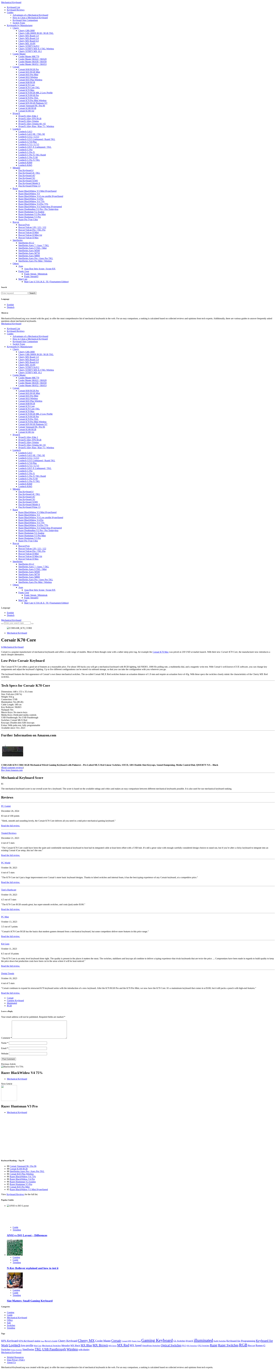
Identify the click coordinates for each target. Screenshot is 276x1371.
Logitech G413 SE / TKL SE (31, 134)
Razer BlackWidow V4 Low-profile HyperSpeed (40, 196)
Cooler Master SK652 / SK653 (32, 64)
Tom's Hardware (8, 890)
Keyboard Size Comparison (25, 20)
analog (37, 1341)
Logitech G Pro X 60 (28, 157)
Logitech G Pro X (26, 152)
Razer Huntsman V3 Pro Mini (32, 214)
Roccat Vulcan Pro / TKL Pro (31, 230)
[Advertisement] (87, 1136)
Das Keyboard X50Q (28, 180)
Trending (17, 1230)
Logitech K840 (25, 162)
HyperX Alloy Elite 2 (28, 116)
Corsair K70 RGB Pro (28, 95)
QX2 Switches (203, 1346)
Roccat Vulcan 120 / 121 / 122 (32, 227)
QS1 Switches (191, 1346)
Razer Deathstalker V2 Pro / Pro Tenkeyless (38, 209)
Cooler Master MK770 (28, 56)
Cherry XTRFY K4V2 (28, 46)
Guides (10, 12)
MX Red (123, 1345)
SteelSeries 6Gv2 (26, 243)
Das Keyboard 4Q (26, 175)
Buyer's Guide (51, 1341)
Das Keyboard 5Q (26, 178)
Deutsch (10, 307)
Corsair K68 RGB (26, 82)
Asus (20, 266)
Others (16, 263)
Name (4, 1043)
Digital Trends (7, 973)
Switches (11, 1325)
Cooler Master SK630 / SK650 (32, 61)
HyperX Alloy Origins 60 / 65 (32, 124)
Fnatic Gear (23, 271)
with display (84, 1349)
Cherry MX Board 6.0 (28, 41)
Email (4, 1048)
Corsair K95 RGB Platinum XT (32, 103)
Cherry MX (86, 1340)
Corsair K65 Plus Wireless (30, 80)
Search (32, 293)
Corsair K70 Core (26, 85)
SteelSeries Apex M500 (29, 250)
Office (10, 1320)
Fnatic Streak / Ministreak (35, 274)
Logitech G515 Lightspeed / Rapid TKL (36, 139)
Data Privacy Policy (16, 1360)
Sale (9, 1323)
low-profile (27, 1345)
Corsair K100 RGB (27, 108)
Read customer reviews (12, 767)
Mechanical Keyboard (11, 2)
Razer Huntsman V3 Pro (29, 217)
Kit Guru (5, 944)
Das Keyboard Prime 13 (29, 186)
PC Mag (5, 917)
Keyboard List (13, 7)
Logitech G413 (25, 131)
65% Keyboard (26, 1341)
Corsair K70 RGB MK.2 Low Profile (35, 92)
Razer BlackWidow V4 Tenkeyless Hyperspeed (40, 206)
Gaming (16, 1257)
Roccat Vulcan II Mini (28, 232)
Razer (15, 188)
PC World (5, 863)
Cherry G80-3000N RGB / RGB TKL (36, 33)
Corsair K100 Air (26, 111)
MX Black (75, 1345)
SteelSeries (18, 240)
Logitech (17, 129)
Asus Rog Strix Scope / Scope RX (39, 268)
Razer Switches (228, 1345)
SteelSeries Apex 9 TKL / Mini (32, 248)
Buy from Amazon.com (12, 770)
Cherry (16, 28)
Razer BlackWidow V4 (29, 193)
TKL (38, 1349)
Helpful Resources (15, 1357)
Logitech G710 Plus (27, 142)
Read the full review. (10, 825)
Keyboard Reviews (15, 10)
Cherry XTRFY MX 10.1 (30, 51)
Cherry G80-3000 (26, 30)
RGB (9, 1005)
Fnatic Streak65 (31, 276)
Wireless (72, 1349)
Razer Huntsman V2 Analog (31, 212)
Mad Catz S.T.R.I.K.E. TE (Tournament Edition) (46, 281)
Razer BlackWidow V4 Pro (30, 199)
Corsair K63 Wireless (28, 77)
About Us (11, 1362)
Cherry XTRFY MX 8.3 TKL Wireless (36, 48)
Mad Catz (22, 279)
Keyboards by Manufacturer (19, 25)
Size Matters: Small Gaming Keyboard (30, 1300)
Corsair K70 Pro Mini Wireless (32, 100)
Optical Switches (171, 1345)
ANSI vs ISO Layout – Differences (27, 1235)
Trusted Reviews (8, 833)
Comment (6, 1038)
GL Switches (179, 1341)
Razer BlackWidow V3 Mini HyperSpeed (37, 191)
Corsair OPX (126, 1341)
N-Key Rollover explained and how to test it (32, 1268)
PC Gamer (6, 806)
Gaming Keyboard (15, 1000)
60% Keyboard (9, 1340)
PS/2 (184, 1346)
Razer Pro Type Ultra (28, 219)
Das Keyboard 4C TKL (29, 173)
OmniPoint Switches (151, 1345)
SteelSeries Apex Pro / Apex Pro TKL (35, 258)
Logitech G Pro (25, 149)
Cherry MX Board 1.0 (28, 36)
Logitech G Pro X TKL (29, 160)
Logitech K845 (25, 165)
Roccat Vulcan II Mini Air (30, 235)
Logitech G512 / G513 (28, 136)
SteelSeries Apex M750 (29, 253)
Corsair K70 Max (26, 90)
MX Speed (136, 1345)
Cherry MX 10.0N (26, 43)
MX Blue (86, 1345)
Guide (15, 1227)
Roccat (16, 222)
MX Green (113, 1346)
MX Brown (100, 1345)
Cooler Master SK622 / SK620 (32, 59)
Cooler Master (19, 54)
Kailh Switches (220, 1341)
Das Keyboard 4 (25, 170)
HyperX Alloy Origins (28, 121)
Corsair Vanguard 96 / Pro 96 (31, 105)
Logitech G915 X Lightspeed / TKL (34, 147)
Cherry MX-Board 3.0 (28, 38)
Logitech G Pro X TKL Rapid (32, 155)
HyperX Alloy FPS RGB (29, 118)
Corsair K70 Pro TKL (28, 98)
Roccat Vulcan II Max (28, 237)
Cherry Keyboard (67, 1340)
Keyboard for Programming (240, 1340)
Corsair (16, 67)
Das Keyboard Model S (29, 183)
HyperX (16, 113)
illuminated (12, 1003)
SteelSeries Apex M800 (29, 256)
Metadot (16, 168)
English (10, 304)
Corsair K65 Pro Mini (28, 74)
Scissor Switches (16, 1350)
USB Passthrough (54, 1349)
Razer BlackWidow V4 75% (31, 201)
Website (4, 1053)
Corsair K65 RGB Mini (29, 72)
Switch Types (19, 23)
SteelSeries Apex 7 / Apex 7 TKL (33, 245)
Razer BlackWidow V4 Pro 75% (33, 204)
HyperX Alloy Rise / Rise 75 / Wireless (36, 126)
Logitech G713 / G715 (28, 144)
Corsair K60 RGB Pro (28, 69)
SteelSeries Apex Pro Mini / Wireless (35, 261)
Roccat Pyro (24, 224)
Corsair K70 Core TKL (29, 87)
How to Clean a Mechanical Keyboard (30, 17)
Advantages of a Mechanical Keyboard (30, 15)
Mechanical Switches (51, 1345)
